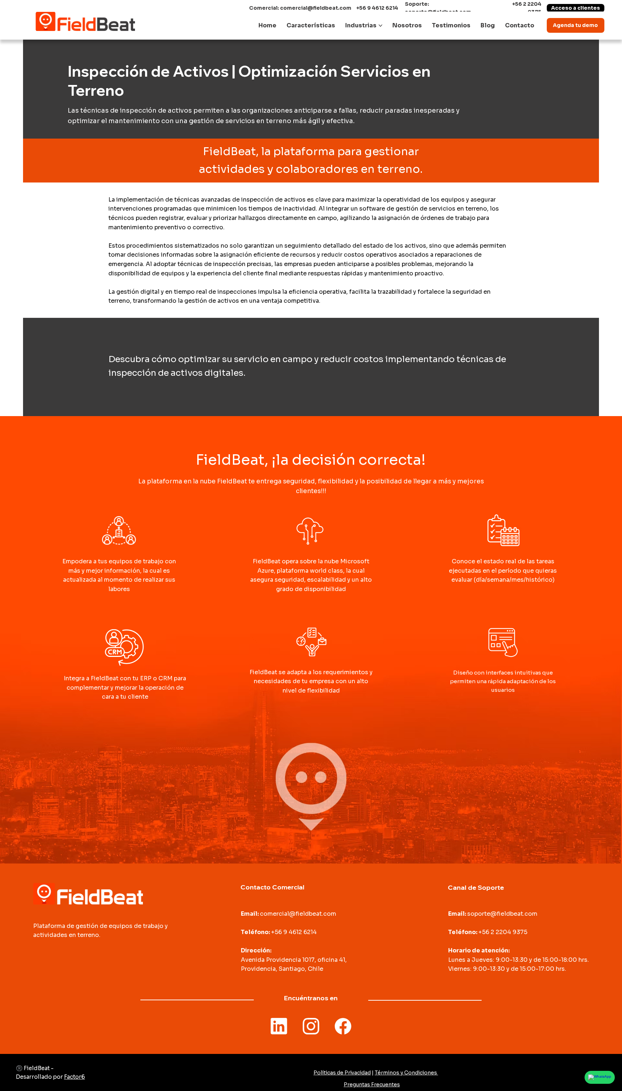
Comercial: (264, 8)
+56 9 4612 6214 (377, 8)
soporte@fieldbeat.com (502, 914)
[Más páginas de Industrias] (380, 25)
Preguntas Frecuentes (372, 1084)
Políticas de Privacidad (342, 1072)
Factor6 (74, 1076)
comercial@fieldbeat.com (315, 8)
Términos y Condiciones (406, 1072)
